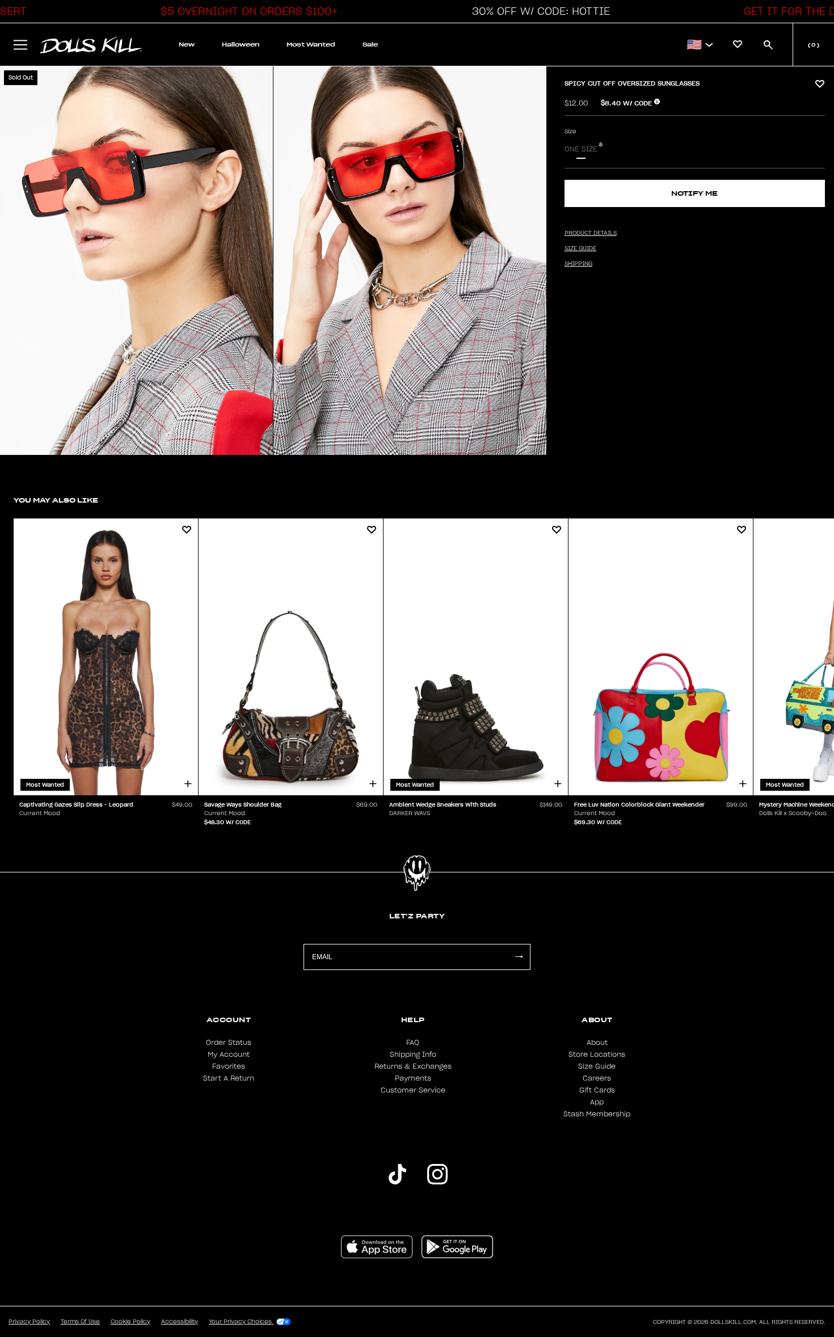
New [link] (187, 44)
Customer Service (413, 1090)
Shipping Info (413, 1054)
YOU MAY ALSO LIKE (56, 500)
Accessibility (179, 1322)
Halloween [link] (240, 44)
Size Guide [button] (580, 248)
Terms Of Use (80, 1322)
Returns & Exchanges (413, 1066)
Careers (597, 1078)
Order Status (228, 1042)
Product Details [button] (591, 233)
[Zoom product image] (136, 260)
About (597, 1042)
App (597, 1102)
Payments (413, 1078)
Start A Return (228, 1078)
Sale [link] (370, 44)
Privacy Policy (29, 1322)
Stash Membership (596, 1114)
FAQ (412, 1042)
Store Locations (596, 1054)
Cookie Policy (130, 1322)
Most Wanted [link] (311, 44)
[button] (246, 11)
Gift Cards (597, 1090)
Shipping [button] (578, 264)
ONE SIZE (581, 149)
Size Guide (597, 1066)
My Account (229, 1054)
